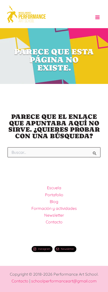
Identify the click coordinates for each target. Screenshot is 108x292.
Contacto (54, 221)
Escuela (54, 187)
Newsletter (54, 215)
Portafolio (54, 194)
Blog (54, 201)
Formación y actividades (54, 208)
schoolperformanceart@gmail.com (64, 280)
